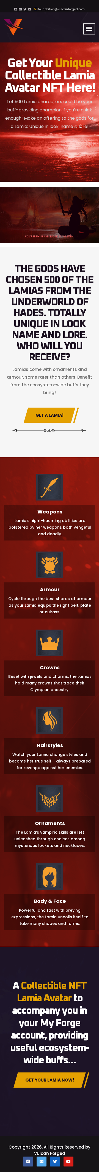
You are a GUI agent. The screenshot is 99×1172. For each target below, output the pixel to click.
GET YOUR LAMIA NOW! (49, 1080)
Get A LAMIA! (49, 415)
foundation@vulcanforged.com (61, 9)
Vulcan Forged (49, 1153)
